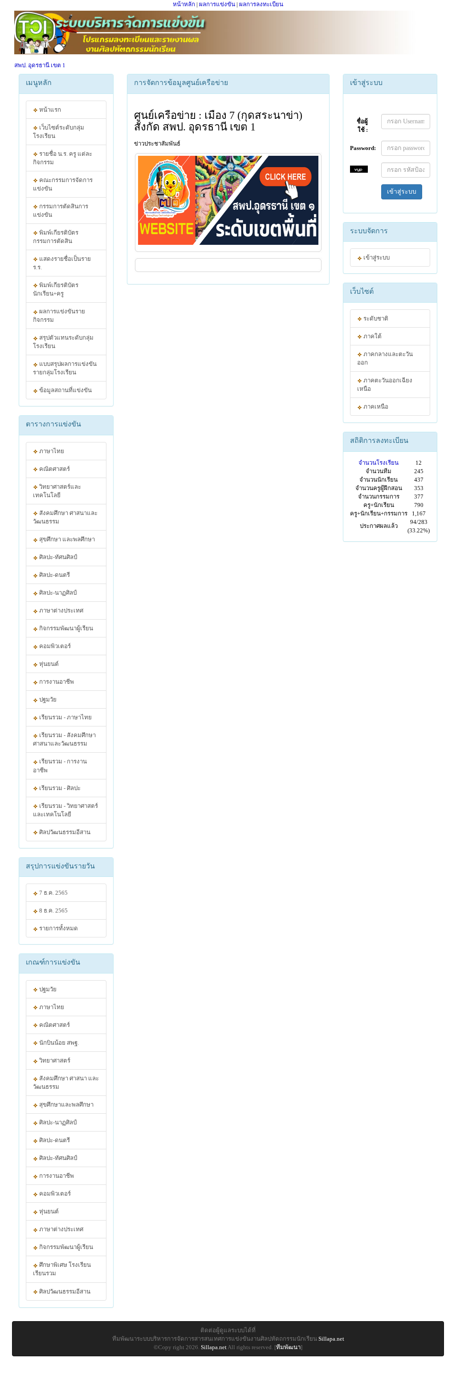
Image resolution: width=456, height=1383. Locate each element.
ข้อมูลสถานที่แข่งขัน (65, 390)
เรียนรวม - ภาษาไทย (65, 717)
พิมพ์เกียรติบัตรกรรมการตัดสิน (55, 236)
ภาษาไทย (51, 451)
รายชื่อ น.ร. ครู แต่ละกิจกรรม (62, 158)
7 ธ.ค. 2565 (53, 892)
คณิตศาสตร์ (54, 469)
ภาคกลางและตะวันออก (385, 358)
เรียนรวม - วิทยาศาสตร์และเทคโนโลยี (65, 810)
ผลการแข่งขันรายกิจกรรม (59, 315)
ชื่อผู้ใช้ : (362, 125)
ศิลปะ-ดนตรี (54, 575)
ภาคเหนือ (375, 406)
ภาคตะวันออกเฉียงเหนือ (384, 384)
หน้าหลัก (184, 4)
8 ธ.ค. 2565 (53, 910)
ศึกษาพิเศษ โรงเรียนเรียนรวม (62, 1269)
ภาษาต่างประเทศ (60, 610)
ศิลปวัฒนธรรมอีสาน (64, 832)
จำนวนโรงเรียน (378, 462)
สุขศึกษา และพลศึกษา (66, 539)
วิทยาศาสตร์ (54, 1060)
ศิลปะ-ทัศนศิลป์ (57, 557)
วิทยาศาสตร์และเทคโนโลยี (57, 491)
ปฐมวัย (47, 699)
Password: (362, 148)
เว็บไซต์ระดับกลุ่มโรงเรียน (58, 131)
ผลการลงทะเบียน (261, 4)
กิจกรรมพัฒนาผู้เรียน (65, 628)
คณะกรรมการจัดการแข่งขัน (63, 184)
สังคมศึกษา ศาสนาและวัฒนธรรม (65, 517)
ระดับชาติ (375, 318)
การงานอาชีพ (56, 681)
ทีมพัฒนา (288, 1347)
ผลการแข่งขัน (217, 4)
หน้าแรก (49, 109)
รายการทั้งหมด (58, 928)
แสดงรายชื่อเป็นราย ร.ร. (62, 263)
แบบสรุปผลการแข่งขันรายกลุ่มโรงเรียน (65, 368)
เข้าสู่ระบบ (401, 191)
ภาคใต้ (372, 336)
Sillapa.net (331, 1338)
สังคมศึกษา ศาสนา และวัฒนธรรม (66, 1082)
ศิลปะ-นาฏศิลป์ (57, 592)
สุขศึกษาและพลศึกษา (66, 1104)
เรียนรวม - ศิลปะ (59, 788)
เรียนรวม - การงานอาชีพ (60, 765)
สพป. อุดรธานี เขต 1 (39, 65)
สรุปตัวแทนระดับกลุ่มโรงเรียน (63, 341)
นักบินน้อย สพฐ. (58, 1042)
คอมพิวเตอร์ (54, 646)
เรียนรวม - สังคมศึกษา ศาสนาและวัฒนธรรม (64, 739)
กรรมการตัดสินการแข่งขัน (60, 210)
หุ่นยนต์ (48, 664)
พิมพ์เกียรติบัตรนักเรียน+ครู (55, 289)
